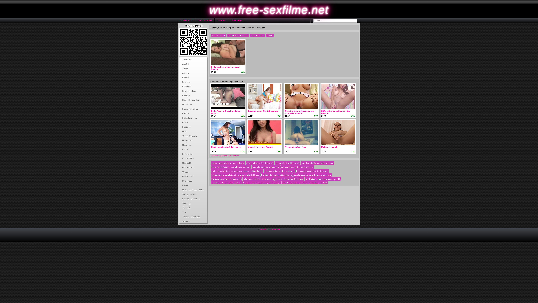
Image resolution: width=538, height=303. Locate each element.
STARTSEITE (187, 20)
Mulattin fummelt (329, 147)
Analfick (185, 64)
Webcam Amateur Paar (295, 147)
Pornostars (187, 181)
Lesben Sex (187, 154)
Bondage (186, 95)
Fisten (185, 122)
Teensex (186, 208)
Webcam (186, 221)
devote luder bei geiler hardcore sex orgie (312, 175)
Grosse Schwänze (190, 136)
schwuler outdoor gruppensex (266, 167)
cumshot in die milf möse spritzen (226, 183)
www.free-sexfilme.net (270, 229)
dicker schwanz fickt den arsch (259, 163)
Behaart (185, 77)
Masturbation (188, 158)
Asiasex (185, 73)
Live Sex (222, 20)
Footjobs (186, 127)
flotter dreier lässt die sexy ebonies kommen (231, 167)
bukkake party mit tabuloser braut (279, 171)
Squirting (186, 203)
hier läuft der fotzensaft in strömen (276, 175)
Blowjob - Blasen (189, 91)
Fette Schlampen (189, 118)
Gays (184, 131)
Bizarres (186, 82)
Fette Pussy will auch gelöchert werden (226, 112)
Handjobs (186, 145)
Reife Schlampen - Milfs (192, 190)
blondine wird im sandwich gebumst (317, 163)
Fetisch (185, 113)
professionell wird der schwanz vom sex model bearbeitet (236, 171)
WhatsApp (237, 20)
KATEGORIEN (205, 20)
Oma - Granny (188, 167)
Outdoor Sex (187, 176)
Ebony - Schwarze (190, 109)
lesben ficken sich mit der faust (289, 179)
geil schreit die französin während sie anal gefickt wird (235, 175)
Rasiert (185, 185)
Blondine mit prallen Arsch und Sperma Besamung (299, 112)
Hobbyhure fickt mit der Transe (226, 147)
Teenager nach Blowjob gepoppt (263, 111)
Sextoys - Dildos (189, 194)
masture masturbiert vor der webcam (227, 163)
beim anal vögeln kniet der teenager (312, 171)
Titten (184, 212)
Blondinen (186, 86)
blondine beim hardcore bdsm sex (226, 179)
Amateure (186, 59)
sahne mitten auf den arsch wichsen (297, 167)
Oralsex (185, 172)
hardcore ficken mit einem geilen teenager (262, 183)
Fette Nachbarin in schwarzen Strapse (225, 68)
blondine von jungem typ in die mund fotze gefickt (305, 183)
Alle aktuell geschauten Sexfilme (224, 155)
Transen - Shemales (191, 217)
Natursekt (186, 163)
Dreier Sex (187, 104)
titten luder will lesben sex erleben (259, 179)
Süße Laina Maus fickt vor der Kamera (335, 112)
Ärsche (185, 68)
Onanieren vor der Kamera (260, 147)
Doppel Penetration (190, 100)
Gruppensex (187, 140)
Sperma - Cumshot (190, 199)
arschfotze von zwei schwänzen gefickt (323, 179)
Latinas (185, 149)
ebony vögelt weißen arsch (288, 163)
